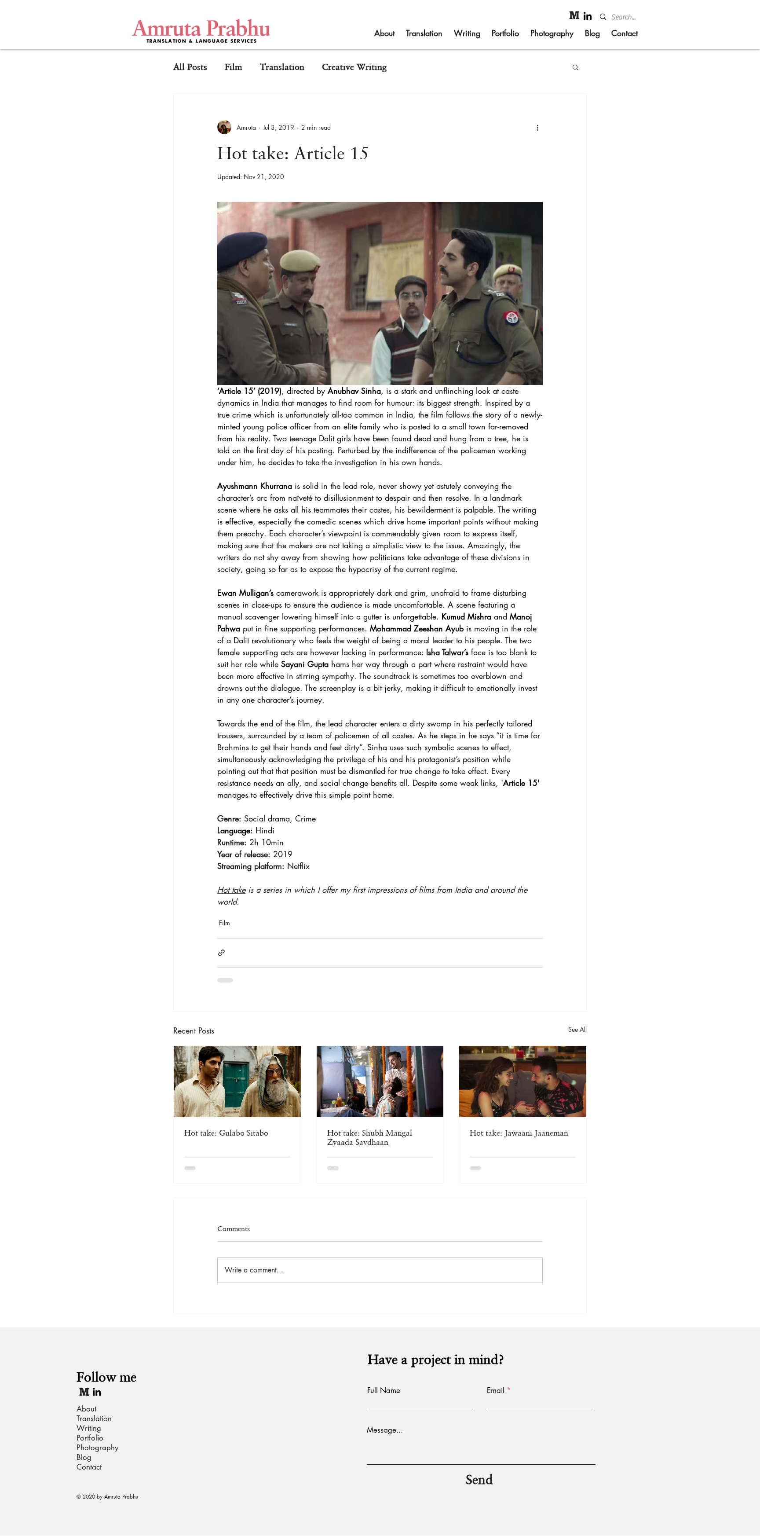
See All (577, 1029)
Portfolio (90, 1438)
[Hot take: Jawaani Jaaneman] (522, 1081)
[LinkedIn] (587, 16)
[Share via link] (221, 953)
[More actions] (537, 127)
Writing (89, 1428)
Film (233, 67)
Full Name (383, 1390)
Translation (282, 67)
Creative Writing (354, 67)
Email (495, 1390)
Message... (385, 1430)
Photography (97, 1447)
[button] (575, 66)
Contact (89, 1467)
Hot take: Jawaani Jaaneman (519, 1132)
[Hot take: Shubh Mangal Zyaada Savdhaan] (380, 1081)
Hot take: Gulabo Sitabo (226, 1132)
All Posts (190, 67)
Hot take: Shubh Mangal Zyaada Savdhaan (369, 1137)
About (86, 1409)
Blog (84, 1457)
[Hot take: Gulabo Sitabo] (237, 1081)
